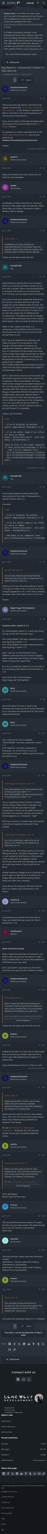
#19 (43, 1250)
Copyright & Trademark (13, 1412)
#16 (43, 1087)
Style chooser (8, 1497)
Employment (9, 1408)
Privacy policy (6, 1513)
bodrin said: (10, 1095)
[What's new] (38, 3)
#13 (43, 942)
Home (3, 1524)
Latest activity (6, 1432)
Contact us (5, 1502)
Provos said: (10, 1297)
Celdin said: (10, 238)
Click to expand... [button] (23, 1020)
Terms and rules (7, 1508)
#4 (44, 230)
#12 (43, 911)
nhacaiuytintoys (39, 1460)
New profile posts (8, 1426)
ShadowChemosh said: (14, 1163)
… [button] (18, 80)
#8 (44, 619)
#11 (43, 775)
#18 (43, 1216)
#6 (44, 487)
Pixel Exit (13, 1491)
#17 (43, 1155)
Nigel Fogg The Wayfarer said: (18, 783)
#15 (43, 1045)
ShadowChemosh (11, 74)
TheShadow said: (12, 998)
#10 (43, 733)
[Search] (43, 3)
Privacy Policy (9, 1410)
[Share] (40, 98)
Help (3, 1518)
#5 (44, 276)
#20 (43, 1289)
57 (22, 80)
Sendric (5, 134)
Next (28, 80)
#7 (44, 562)
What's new (7, 1415)
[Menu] (3, 3)
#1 (44, 98)
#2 (44, 168)
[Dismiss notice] (42, 13)
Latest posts (6, 1421)
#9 (44, 699)
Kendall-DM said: (12, 570)
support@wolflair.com (33, 48)
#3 (44, 196)
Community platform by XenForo (23, 1486)
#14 (43, 990)
